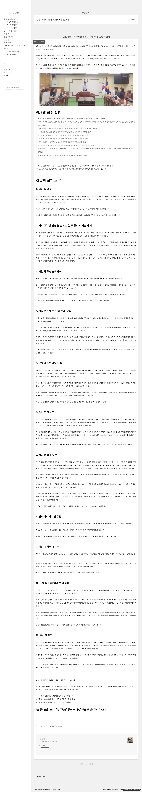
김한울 (15, 12)
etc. (6, 57)
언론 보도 (8, 37)
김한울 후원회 (12, 54)
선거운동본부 (13, 51)
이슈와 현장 (12, 22)
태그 (5, 66)
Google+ (59, 789)
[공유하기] (42, 726)
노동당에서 (9, 42)
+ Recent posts (40, 777)
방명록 (6, 75)
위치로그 (7, 72)
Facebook (48, 789)
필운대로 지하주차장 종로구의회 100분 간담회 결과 (53, 20)
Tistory (110, 789)
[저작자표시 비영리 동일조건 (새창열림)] (59, 726)
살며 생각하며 (10, 31)
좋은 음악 (8, 40)
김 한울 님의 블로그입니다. (48, 741)
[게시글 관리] (44, 726)
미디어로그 (7, 69)
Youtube (54, 789)
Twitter (44, 789)
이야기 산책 (12, 28)
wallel (120, 789)
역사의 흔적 (12, 25)
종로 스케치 (9, 19)
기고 (6, 34)
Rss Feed (37, 789)
